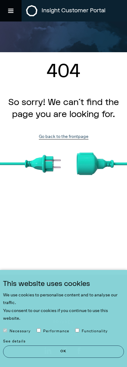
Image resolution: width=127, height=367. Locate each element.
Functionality (95, 331)
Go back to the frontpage (63, 136)
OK (63, 351)
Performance (56, 331)
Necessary (20, 331)
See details (14, 341)
